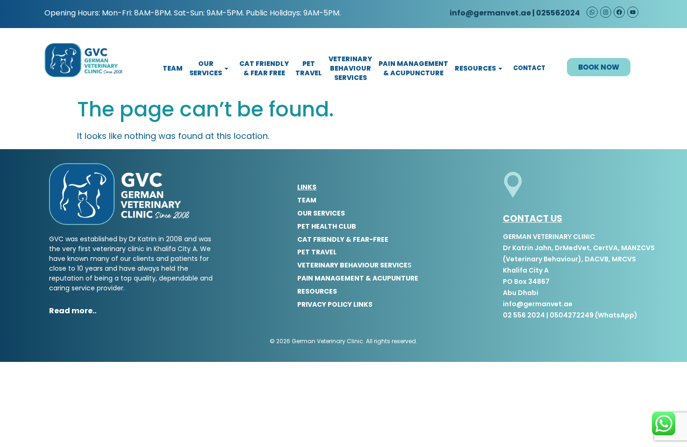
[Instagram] (605, 12)
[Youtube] (632, 12)
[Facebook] (619, 12)
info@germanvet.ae (489, 12)
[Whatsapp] (592, 12)
